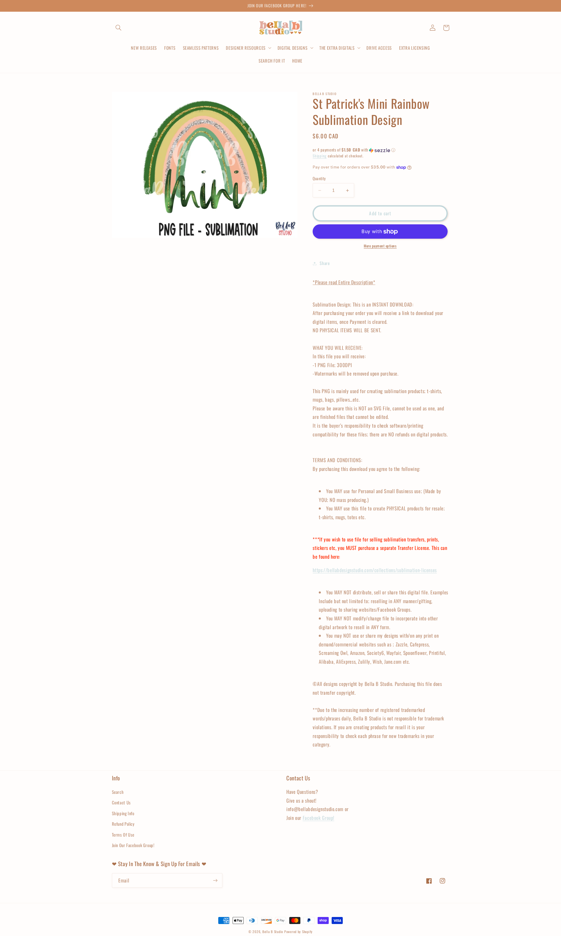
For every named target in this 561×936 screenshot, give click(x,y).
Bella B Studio (272, 931)
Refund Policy (123, 823)
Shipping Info (123, 813)
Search (118, 792)
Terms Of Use (123, 834)
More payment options (380, 246)
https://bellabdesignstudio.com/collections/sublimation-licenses (375, 570)
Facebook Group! (318, 817)
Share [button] (325, 263)
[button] (118, 28)
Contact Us (121, 802)
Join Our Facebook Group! (133, 845)
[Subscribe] (215, 880)
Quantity (319, 178)
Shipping (320, 156)
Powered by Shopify (298, 931)
